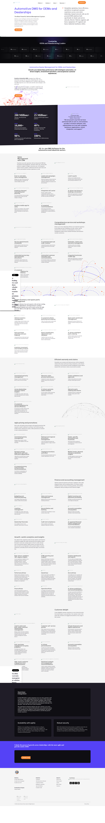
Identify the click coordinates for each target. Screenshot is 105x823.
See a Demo (18, 29)
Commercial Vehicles (39, 782)
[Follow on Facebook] (76, 783)
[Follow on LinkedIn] (71, 783)
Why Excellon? (59, 781)
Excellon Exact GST (18, 782)
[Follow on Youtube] (78, 783)
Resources (62, 3)
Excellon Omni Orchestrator (19, 781)
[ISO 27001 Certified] (19, 798)
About (54, 3)
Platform (40, 3)
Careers (57, 782)
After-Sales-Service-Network (41, 781)
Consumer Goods (39, 787)
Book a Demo (58, 784)
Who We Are (58, 779)
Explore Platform (17, 789)
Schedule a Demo (26, 757)
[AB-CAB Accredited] (26, 798)
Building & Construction (40, 784)
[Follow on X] (73, 783)
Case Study (14, 275)
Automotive (38, 779)
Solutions (48, 3)
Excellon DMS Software (18, 779)
